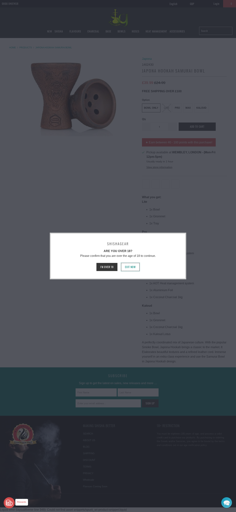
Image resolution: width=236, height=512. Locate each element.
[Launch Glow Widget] (9, 502)
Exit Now (130, 267)
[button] (226, 502)
